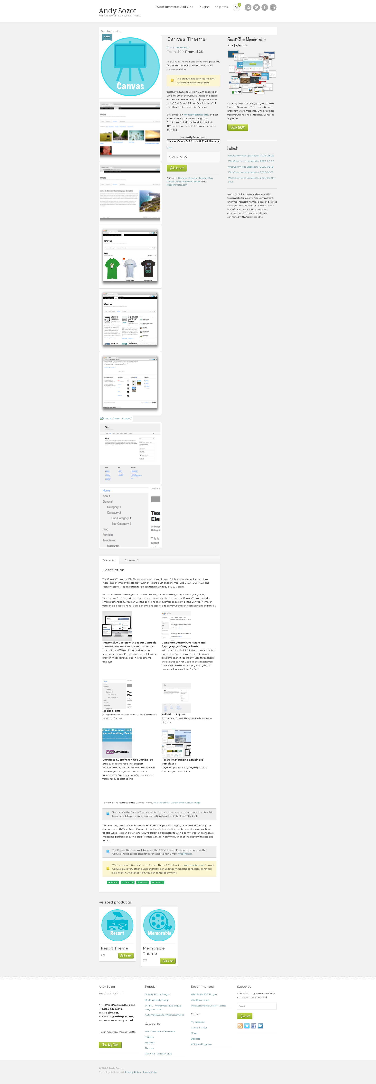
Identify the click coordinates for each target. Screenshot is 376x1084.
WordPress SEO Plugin (204, 994)
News (194, 1033)
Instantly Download (193, 137)
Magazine (193, 178)
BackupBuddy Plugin (157, 999)
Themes (149, 1048)
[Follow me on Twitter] (256, 7)
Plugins (204, 7)
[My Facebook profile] (264, 7)
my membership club (196, 114)
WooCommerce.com (177, 185)
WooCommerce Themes (188, 181)
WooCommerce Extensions (160, 1031)
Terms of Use (150, 1072)
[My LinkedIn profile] (273, 7)
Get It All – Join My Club (158, 1053)
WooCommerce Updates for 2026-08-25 (251, 155)
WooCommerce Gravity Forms (208, 1005)
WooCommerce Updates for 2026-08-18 (251, 166)
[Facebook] (254, 1026)
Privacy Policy (133, 1072)
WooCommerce (200, 999)
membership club (194, 865)
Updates (195, 1038)
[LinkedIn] (261, 1026)
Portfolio (171, 181)
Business (182, 178)
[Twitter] (247, 1026)
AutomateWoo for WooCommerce (164, 1014)
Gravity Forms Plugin (157, 994)
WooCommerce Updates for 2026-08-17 (250, 172)
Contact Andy (199, 1027)
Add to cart (176, 168)
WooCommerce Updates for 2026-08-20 (251, 161)
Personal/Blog (206, 178)
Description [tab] (108, 560)
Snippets (221, 7)
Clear (170, 147)
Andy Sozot (117, 10)
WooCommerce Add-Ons (174, 7)
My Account (198, 1021)
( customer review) (177, 47)
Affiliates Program (201, 1044)
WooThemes (185, 853)
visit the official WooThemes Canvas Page (177, 802)
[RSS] (248, 7)
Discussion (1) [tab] (132, 560)
